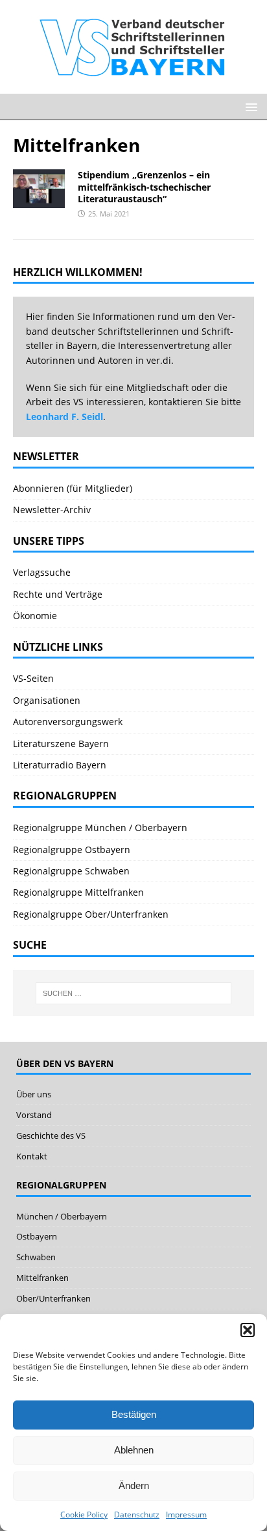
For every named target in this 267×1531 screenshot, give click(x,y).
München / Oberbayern (61, 1216)
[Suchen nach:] (133, 993)
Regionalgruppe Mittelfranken (78, 892)
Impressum (186, 1514)
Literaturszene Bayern (61, 743)
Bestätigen (133, 1414)
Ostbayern (36, 1236)
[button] (247, 1330)
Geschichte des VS (51, 1135)
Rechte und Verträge (57, 594)
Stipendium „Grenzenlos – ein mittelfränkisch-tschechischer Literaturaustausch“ (144, 186)
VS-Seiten (33, 678)
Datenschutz (136, 1514)
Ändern (134, 1485)
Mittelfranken (42, 1277)
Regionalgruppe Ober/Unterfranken (90, 914)
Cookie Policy (84, 1514)
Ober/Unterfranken (53, 1298)
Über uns (33, 1094)
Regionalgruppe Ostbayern (71, 849)
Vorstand (34, 1115)
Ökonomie (35, 615)
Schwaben (36, 1257)
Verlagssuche (42, 572)
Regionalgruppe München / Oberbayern (100, 827)
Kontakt (31, 1156)
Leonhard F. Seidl (64, 416)
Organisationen (46, 700)
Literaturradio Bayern (59, 765)
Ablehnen (134, 1449)
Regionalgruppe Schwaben (71, 871)
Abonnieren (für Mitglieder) (72, 488)
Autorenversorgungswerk (67, 721)
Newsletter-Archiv (52, 509)
